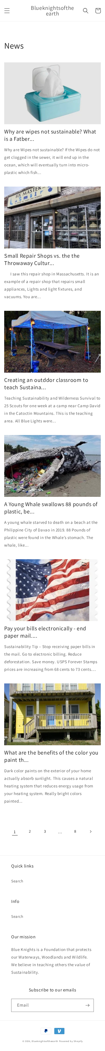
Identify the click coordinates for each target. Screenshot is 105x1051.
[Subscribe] (87, 1005)
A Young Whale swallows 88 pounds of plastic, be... (51, 507)
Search (17, 881)
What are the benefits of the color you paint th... (51, 756)
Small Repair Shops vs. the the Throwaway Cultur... (42, 259)
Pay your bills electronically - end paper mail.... (45, 632)
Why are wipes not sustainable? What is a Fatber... (50, 135)
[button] (7, 10)
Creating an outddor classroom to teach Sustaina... (46, 383)
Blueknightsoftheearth (45, 1041)
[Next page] (90, 831)
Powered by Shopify (71, 1041)
